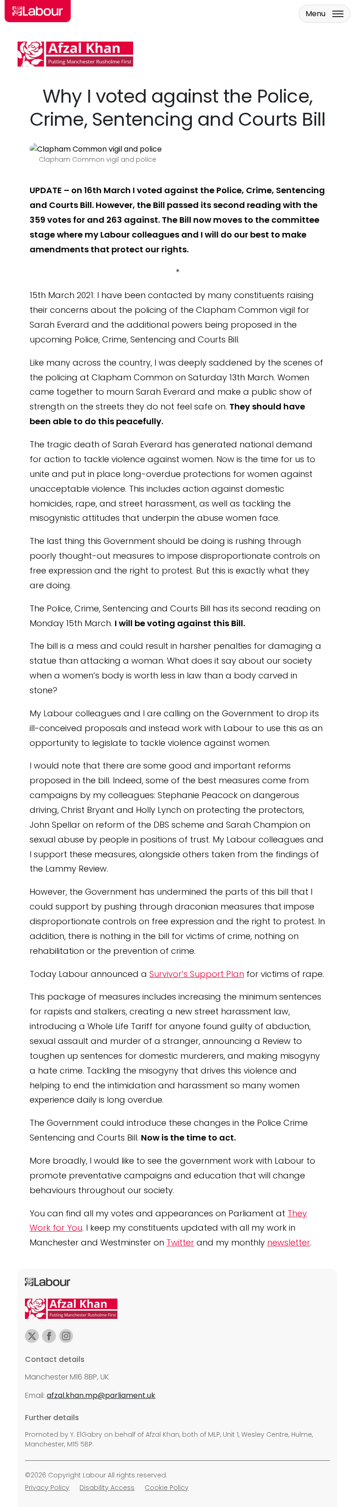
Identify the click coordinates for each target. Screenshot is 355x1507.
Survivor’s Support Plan (196, 974)
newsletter (288, 1242)
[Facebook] (49, 1336)
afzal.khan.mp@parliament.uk (101, 1395)
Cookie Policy (167, 1487)
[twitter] (32, 1336)
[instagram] (66, 1336)
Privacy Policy (47, 1487)
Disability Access (107, 1487)
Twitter (180, 1242)
